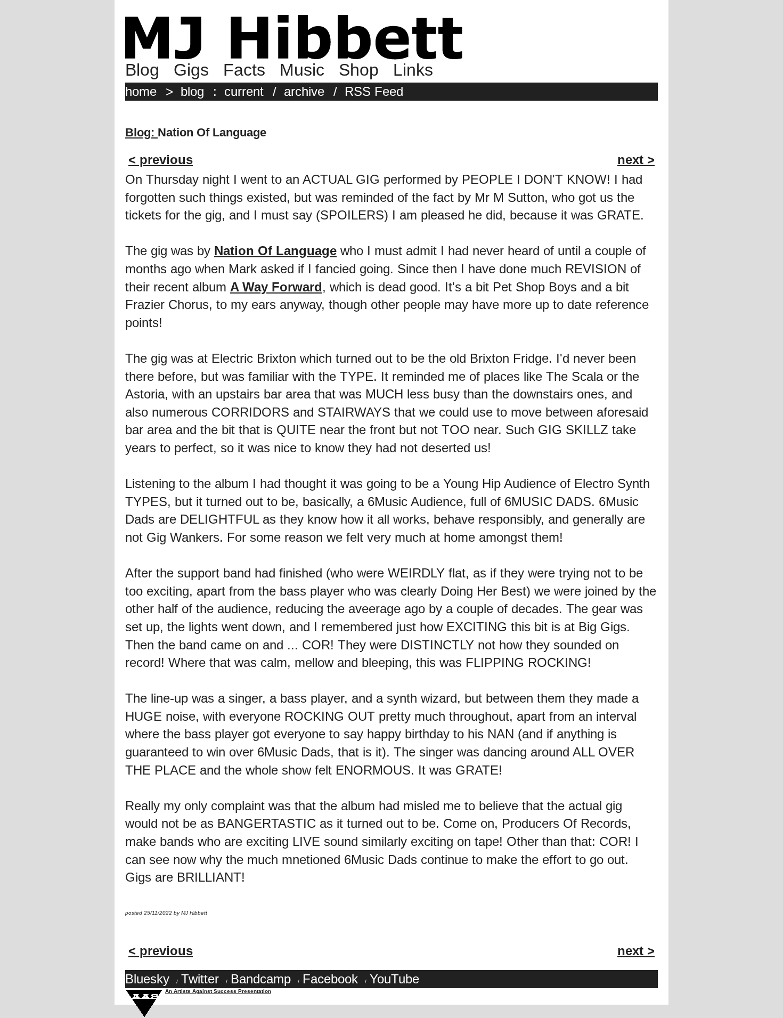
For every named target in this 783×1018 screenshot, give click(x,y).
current (244, 91)
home (141, 91)
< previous (160, 159)
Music (302, 69)
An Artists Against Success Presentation (218, 991)
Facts (244, 69)
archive (304, 91)
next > (636, 159)
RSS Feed (374, 91)
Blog (142, 69)
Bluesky (147, 979)
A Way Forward (276, 287)
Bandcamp (261, 979)
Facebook (330, 979)
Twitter (200, 979)
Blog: (141, 132)
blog (192, 91)
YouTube (394, 979)
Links (413, 69)
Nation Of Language (275, 250)
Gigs (191, 69)
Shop (359, 69)
